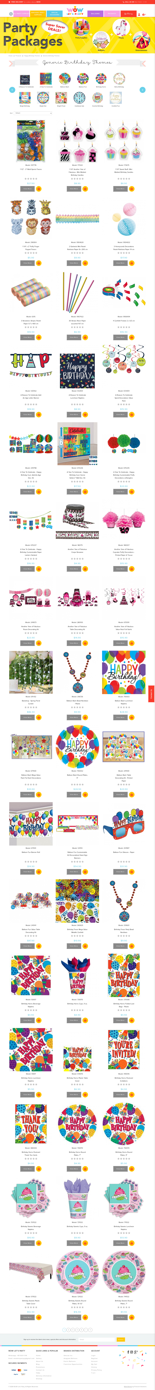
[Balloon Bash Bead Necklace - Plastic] (77, 672)
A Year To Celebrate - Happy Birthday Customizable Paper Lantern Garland (31, 552)
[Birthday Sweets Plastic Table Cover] (31, 1272)
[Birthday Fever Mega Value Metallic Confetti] (77, 901)
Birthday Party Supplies (38, 14)
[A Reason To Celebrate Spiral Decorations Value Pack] (124, 366)
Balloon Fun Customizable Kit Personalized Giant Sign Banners (77, 855)
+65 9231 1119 (22, 1355)
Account (94, 1361)
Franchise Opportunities (73, 1364)
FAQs (38, 1373)
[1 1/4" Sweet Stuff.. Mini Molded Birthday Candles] (124, 141)
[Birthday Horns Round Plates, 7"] (77, 1124)
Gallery (39, 1358)
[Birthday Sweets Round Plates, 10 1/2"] (77, 1272)
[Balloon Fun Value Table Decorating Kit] (31, 901)
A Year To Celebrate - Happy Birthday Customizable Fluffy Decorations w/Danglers (124, 475)
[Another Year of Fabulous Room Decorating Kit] (31, 598)
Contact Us (151, 694)
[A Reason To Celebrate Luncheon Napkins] (77, 366)
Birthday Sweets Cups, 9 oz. (77, 1226)
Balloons (95, 14)
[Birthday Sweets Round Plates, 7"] (124, 1272)
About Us (39, 1361)
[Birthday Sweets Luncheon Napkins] (124, 1198)
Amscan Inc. (68, 1355)
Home (11, 56)
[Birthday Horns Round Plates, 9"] (124, 1124)
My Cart (94, 1364)
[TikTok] (136, 1352)
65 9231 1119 (141, 2)
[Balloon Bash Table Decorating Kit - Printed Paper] (124, 747)
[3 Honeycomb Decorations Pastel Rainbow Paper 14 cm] (124, 218)
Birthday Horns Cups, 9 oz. (77, 1004)
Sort (11, 113)
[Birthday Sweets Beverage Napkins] (31, 1198)
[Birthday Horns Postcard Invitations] (124, 1049)
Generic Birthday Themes (51, 56)
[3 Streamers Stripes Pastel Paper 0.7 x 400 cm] (31, 292)
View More (27, 189)
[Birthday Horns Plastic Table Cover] (77, 1049)
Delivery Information (44, 1376)
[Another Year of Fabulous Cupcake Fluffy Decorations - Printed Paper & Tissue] (124, 521)
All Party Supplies (21, 14)
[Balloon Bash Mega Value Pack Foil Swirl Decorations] (31, 747)
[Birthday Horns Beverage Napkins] (31, 975)
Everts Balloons (70, 1361)
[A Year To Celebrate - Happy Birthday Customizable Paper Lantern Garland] (31, 521)
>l (90, 1330)
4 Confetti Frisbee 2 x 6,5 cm (124, 321)
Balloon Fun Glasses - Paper (123, 852)
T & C (93, 1373)
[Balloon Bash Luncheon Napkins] (124, 672)
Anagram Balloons (71, 1358)
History (94, 1367)
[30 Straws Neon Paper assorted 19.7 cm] (77, 292)
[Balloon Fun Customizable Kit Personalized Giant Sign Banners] (77, 824)
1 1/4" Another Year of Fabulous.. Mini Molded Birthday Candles (77, 172)
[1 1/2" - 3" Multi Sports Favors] (31, 141)
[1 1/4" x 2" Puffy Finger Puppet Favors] (31, 218)
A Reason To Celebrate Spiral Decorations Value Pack (124, 398)
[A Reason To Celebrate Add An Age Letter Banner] (31, 366)
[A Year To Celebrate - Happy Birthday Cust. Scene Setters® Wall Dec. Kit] (77, 444)
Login (93, 1355)
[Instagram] (132, 1352)
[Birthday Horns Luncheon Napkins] (31, 1049)
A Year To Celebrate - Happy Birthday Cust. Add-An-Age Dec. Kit (30, 475)
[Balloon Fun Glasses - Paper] (124, 824)
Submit (121, 1340)
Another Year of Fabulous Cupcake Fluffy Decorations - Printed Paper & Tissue (124, 552)
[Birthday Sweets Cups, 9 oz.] (77, 1198)
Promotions (40, 1367)
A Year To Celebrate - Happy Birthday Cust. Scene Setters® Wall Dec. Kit (77, 475)
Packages (112, 14)
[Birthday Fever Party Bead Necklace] (124, 901)
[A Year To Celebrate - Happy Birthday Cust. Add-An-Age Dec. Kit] (31, 444)
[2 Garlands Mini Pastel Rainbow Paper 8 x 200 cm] (77, 218)
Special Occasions (54, 14)
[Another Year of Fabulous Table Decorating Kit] (77, 598)
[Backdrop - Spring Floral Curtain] (31, 672)
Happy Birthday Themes (32, 56)
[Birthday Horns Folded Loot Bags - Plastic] (124, 975)
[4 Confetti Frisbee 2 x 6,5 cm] (124, 292)
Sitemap (39, 1379)
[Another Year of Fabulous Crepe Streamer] (77, 521)
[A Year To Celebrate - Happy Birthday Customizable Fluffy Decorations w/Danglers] (124, 444)
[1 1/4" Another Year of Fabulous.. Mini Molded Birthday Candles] (77, 141)
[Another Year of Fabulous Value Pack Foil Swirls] (124, 598)
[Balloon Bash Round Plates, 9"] (77, 747)
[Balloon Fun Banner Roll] (31, 824)
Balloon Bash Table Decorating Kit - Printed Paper (123, 778)
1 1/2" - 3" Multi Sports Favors (31, 169)
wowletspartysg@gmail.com (24, 1358)
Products (18, 56)
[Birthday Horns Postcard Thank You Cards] (31, 1124)
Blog (38, 1364)
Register (94, 1358)
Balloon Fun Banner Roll (31, 852)
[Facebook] (128, 1352)
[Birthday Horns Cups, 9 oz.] (77, 975)
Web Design (128, 1387)
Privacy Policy (96, 1370)
